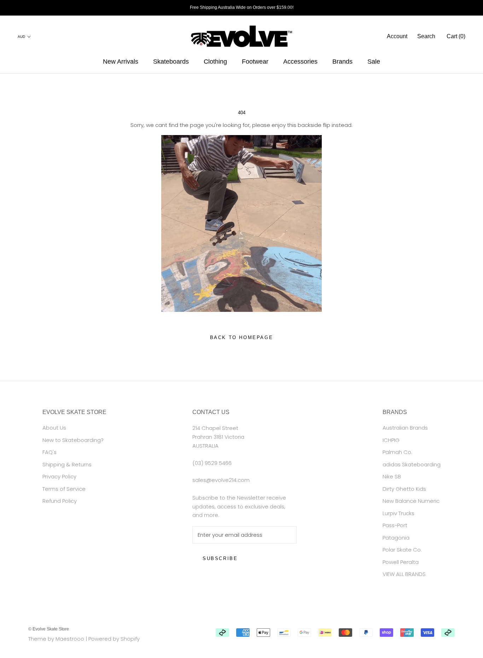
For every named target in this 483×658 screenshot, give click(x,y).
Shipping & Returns (67, 464)
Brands (342, 61)
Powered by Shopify (114, 638)
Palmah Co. (397, 452)
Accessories (300, 61)
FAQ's (49, 452)
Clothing (215, 61)
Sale (373, 61)
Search (426, 36)
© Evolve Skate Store (48, 629)
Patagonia (396, 537)
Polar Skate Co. (402, 549)
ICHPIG (391, 440)
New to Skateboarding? (73, 440)
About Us (54, 427)
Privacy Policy (59, 476)
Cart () (456, 36)
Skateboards (171, 61)
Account (397, 36)
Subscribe (220, 558)
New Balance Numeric (411, 501)
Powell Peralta (401, 562)
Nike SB (392, 476)
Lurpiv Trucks (398, 513)
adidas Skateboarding (412, 464)
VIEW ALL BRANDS (404, 574)
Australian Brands (405, 427)
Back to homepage (241, 337)
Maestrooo (70, 638)
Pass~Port (395, 525)
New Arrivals (120, 61)
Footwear (255, 61)
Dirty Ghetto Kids (404, 489)
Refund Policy (59, 501)
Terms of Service (64, 489)
